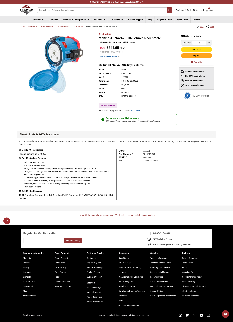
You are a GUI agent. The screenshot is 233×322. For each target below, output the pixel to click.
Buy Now (196, 56)
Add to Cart (196, 50)
